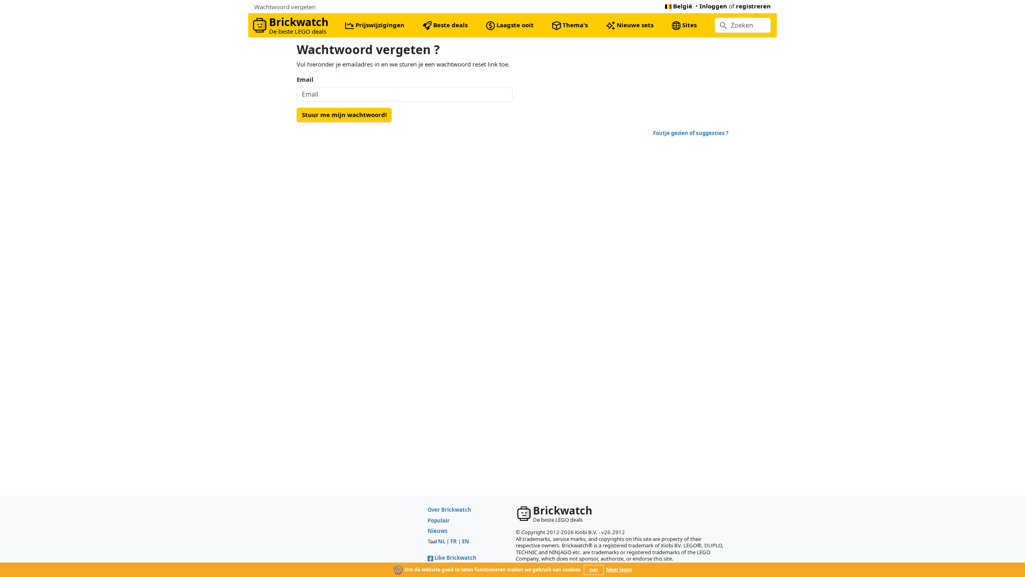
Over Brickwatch (449, 509)
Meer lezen (619, 569)
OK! (593, 570)
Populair (439, 520)
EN (465, 541)
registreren (753, 6)
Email (305, 79)
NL (441, 541)
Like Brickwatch (455, 557)
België (682, 6)
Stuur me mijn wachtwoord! (344, 115)
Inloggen (713, 6)
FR (453, 541)
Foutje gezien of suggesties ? (690, 133)
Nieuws (438, 531)
